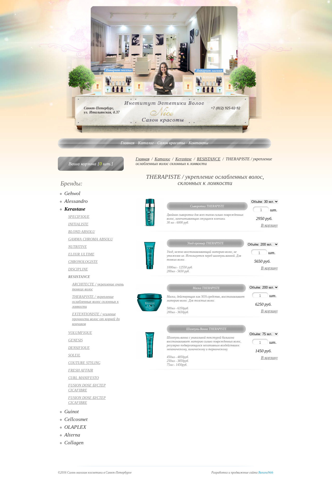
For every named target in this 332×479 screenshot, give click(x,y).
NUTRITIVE (77, 247)
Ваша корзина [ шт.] (90, 163)
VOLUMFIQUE (80, 333)
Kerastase (74, 209)
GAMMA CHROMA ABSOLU (90, 239)
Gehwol (72, 193)
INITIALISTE (78, 224)
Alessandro (76, 201)
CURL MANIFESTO (83, 378)
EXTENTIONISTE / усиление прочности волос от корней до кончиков (96, 319)
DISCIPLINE (78, 269)
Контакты (198, 143)
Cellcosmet (76, 419)
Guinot (71, 411)
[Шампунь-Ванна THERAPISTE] (150, 357)
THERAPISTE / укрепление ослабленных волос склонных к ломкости (95, 302)
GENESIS (75, 340)
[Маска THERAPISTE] (150, 311)
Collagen (74, 442)
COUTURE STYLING (84, 363)
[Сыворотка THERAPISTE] (150, 225)
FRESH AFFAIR (80, 370)
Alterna (72, 435)
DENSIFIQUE (79, 348)
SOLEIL (74, 355)
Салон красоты (171, 143)
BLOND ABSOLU (81, 232)
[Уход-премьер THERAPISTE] (150, 268)
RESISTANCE (79, 277)
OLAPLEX (75, 427)
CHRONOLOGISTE (83, 262)
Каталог (146, 143)
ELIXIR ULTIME (81, 254)
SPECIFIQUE (78, 217)
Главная (127, 143)
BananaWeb (265, 472)
